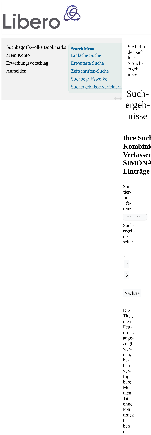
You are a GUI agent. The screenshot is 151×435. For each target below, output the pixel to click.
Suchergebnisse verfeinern (96, 86)
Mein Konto (18, 55)
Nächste (132, 293)
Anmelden (16, 71)
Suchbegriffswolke (89, 78)
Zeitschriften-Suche (90, 71)
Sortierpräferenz (127, 197)
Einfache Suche (86, 55)
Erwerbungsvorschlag (27, 63)
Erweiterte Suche (87, 63)
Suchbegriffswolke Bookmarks (36, 47)
